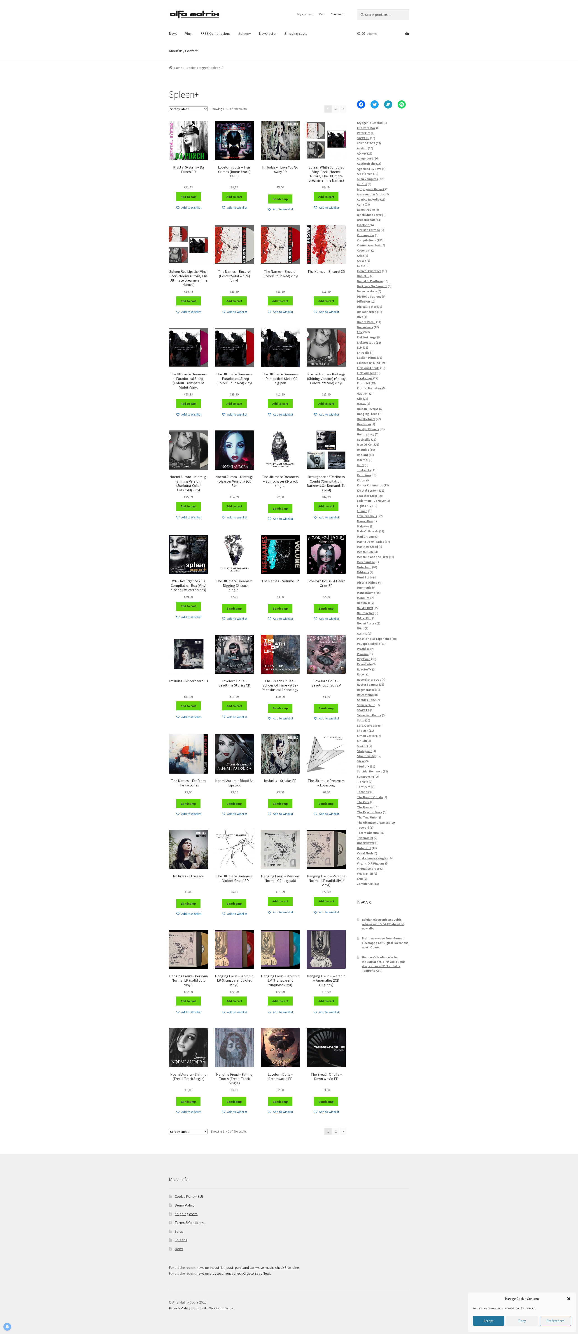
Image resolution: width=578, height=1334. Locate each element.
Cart (322, 14)
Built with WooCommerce (213, 1308)
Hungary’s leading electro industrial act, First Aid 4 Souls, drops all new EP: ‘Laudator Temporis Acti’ (384, 964)
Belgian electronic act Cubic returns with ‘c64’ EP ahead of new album (383, 924)
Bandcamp (280, 199)
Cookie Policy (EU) (189, 1196)
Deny (522, 1321)
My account (305, 14)
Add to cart (188, 197)
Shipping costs (295, 33)
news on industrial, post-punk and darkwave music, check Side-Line (247, 1267)
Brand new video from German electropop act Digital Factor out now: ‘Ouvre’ (385, 942)
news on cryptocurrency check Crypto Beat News (233, 1273)
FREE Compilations (215, 33)
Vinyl (189, 33)
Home (178, 68)
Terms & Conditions (190, 1222)
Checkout (337, 14)
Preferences (555, 1321)
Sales (179, 1231)
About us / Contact (183, 51)
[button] (568, 1299)
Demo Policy (184, 1205)
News (173, 33)
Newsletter (268, 33)
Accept (489, 1321)
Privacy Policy (179, 1308)
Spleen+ (244, 33)
